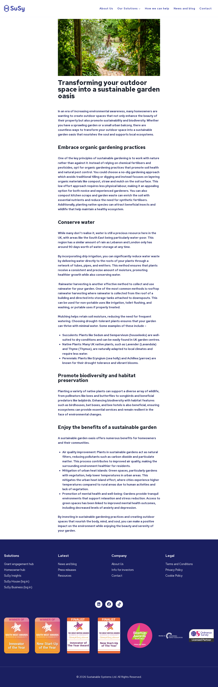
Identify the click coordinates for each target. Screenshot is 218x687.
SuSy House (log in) (16, 581)
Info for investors (123, 570)
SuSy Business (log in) (18, 587)
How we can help (157, 8)
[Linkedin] (99, 604)
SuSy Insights (12, 575)
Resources (64, 575)
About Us (106, 8)
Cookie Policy (173, 575)
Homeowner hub (14, 570)
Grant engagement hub (19, 564)
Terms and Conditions (179, 564)
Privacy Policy (174, 570)
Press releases (67, 570)
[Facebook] (109, 604)
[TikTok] (119, 604)
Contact (205, 8)
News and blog (184, 8)
